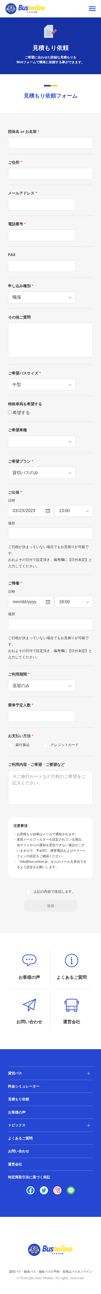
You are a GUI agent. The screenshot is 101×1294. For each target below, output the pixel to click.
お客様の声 (17, 1112)
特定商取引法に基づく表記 (29, 1177)
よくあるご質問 (20, 1138)
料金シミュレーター (24, 1086)
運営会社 (15, 1164)
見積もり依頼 (18, 1099)
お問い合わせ (18, 1151)
